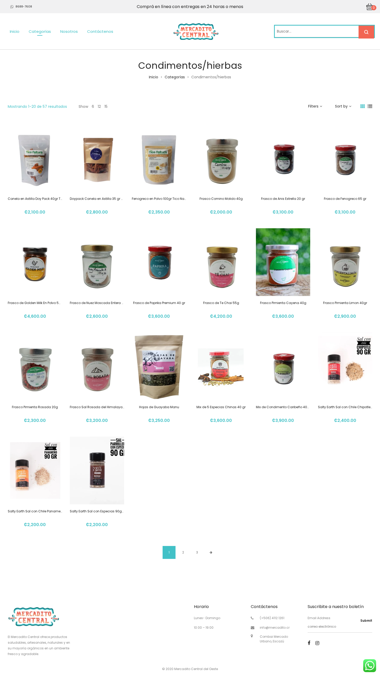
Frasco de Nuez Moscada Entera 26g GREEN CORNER (111, 303)
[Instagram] (317, 643)
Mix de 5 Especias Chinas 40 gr (221, 407)
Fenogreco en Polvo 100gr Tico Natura (161, 198)
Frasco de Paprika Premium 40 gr (159, 303)
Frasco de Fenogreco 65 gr (345, 198)
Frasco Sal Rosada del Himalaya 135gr (101, 407)
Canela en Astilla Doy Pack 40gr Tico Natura (42, 198)
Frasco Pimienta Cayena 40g (283, 303)
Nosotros (69, 31)
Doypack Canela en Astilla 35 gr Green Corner (106, 198)
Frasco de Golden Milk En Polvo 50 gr (36, 303)
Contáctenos (100, 31)
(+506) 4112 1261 (272, 618)
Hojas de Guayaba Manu (159, 407)
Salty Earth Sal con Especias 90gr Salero (102, 511)
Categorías (40, 31)
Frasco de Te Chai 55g (221, 303)
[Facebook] (309, 643)
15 (106, 106)
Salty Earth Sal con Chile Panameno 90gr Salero (46, 511)
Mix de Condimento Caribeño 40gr (283, 407)
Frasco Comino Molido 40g (221, 198)
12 (99, 106)
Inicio (14, 31)
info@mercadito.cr (275, 627)
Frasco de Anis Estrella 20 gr (283, 198)
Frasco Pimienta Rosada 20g (35, 407)
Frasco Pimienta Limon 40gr (345, 303)
